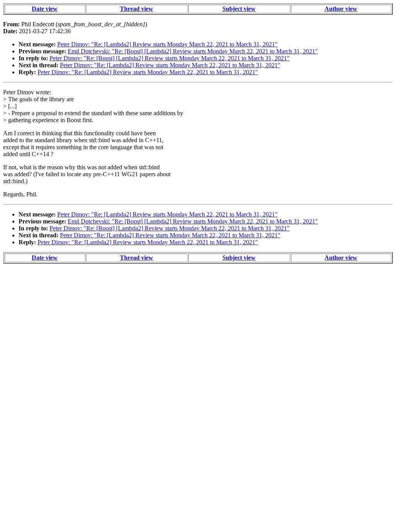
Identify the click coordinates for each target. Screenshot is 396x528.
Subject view (239, 8)
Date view (45, 8)
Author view (340, 8)
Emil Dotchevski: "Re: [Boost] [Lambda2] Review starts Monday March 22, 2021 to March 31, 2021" (193, 51)
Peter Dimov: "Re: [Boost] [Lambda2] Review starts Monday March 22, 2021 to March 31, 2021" (170, 58)
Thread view (136, 8)
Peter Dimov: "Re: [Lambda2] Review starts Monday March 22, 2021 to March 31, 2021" (167, 44)
